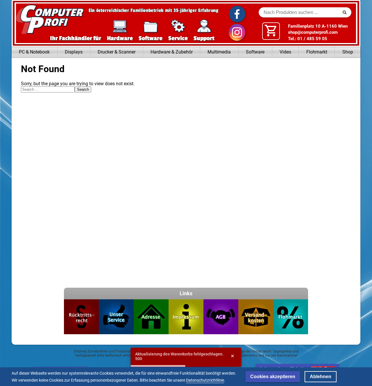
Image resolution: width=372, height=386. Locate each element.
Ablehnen (320, 376)
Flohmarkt (316, 52)
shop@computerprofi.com (313, 32)
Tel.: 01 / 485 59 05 (307, 38)
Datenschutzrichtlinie (205, 380)
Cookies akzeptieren (272, 376)
